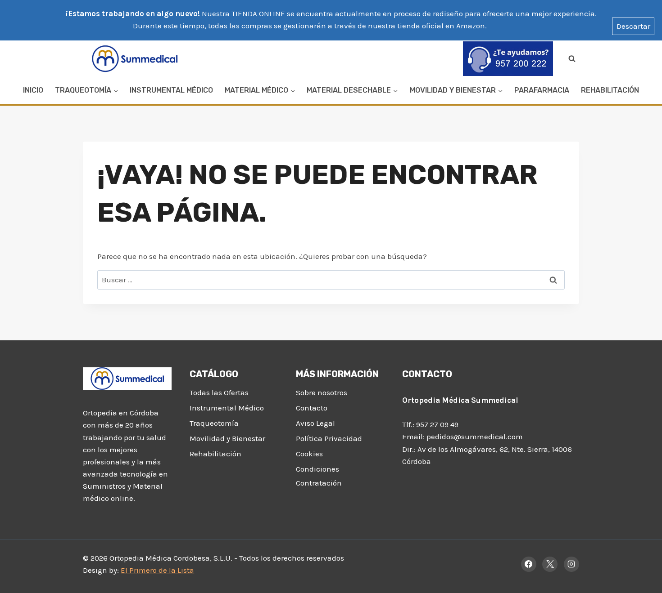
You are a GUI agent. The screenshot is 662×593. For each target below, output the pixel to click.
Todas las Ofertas (219, 392)
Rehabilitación (610, 90)
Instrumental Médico (171, 90)
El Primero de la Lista (157, 570)
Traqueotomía (214, 423)
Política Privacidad (329, 438)
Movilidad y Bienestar (227, 438)
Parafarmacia (541, 90)
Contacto (311, 407)
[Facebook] (528, 564)
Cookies (309, 453)
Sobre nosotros (321, 392)
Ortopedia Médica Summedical (460, 400)
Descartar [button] (633, 26)
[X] (550, 564)
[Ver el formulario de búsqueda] (572, 58)
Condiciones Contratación (319, 475)
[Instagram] (571, 564)
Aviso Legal (315, 423)
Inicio (33, 90)
